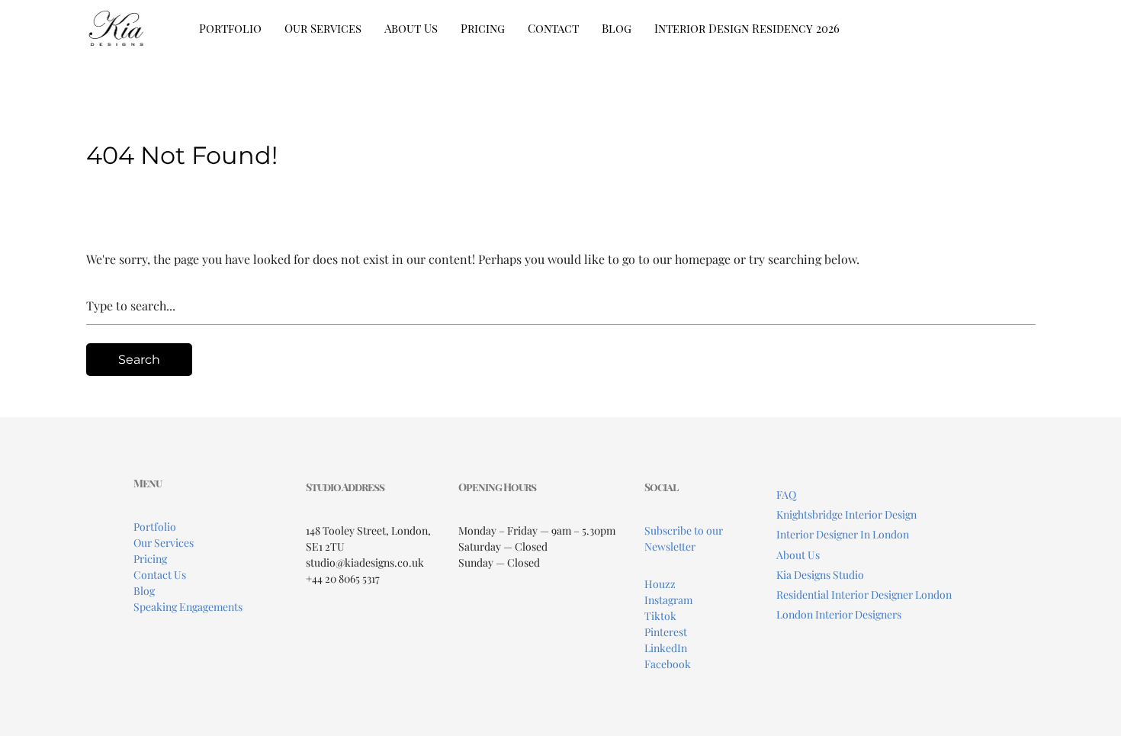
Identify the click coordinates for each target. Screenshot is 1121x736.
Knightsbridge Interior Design (846, 514)
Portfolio (230, 28)
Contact (553, 28)
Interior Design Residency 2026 (747, 28)
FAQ (786, 494)
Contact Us (159, 574)
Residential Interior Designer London (864, 594)
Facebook (667, 664)
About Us (411, 28)
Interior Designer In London (842, 534)
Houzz (660, 584)
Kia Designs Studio (820, 574)
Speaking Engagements (188, 606)
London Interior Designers (838, 614)
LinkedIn (665, 648)
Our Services (322, 28)
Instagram (668, 600)
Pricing (483, 28)
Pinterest (665, 632)
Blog (616, 28)
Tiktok (660, 616)
